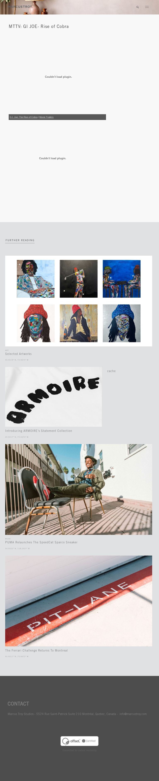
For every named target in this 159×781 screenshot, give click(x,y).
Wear (8, 539)
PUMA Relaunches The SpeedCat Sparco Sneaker (41, 542)
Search (137, 7)
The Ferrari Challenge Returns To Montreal (36, 650)
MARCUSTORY (20, 6)
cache (111, 371)
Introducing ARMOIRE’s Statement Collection (38, 431)
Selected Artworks (18, 354)
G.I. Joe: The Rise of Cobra (23, 117)
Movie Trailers (46, 117)
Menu (147, 7)
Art (7, 350)
